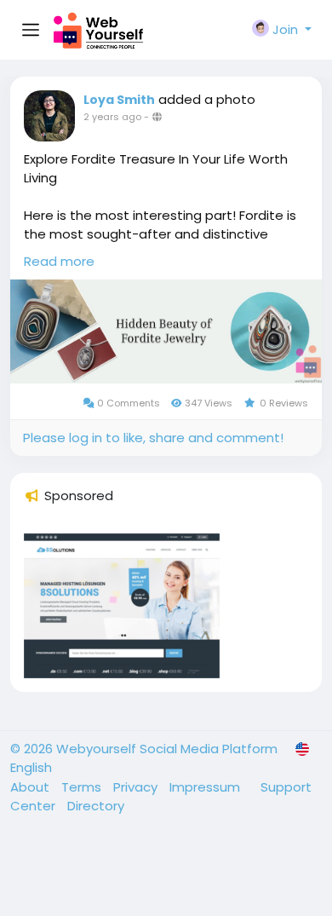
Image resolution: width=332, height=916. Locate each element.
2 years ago (112, 117)
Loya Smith (119, 99)
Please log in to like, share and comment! (153, 437)
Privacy (137, 787)
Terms (83, 787)
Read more (59, 261)
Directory (95, 806)
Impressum (206, 787)
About (31, 787)
